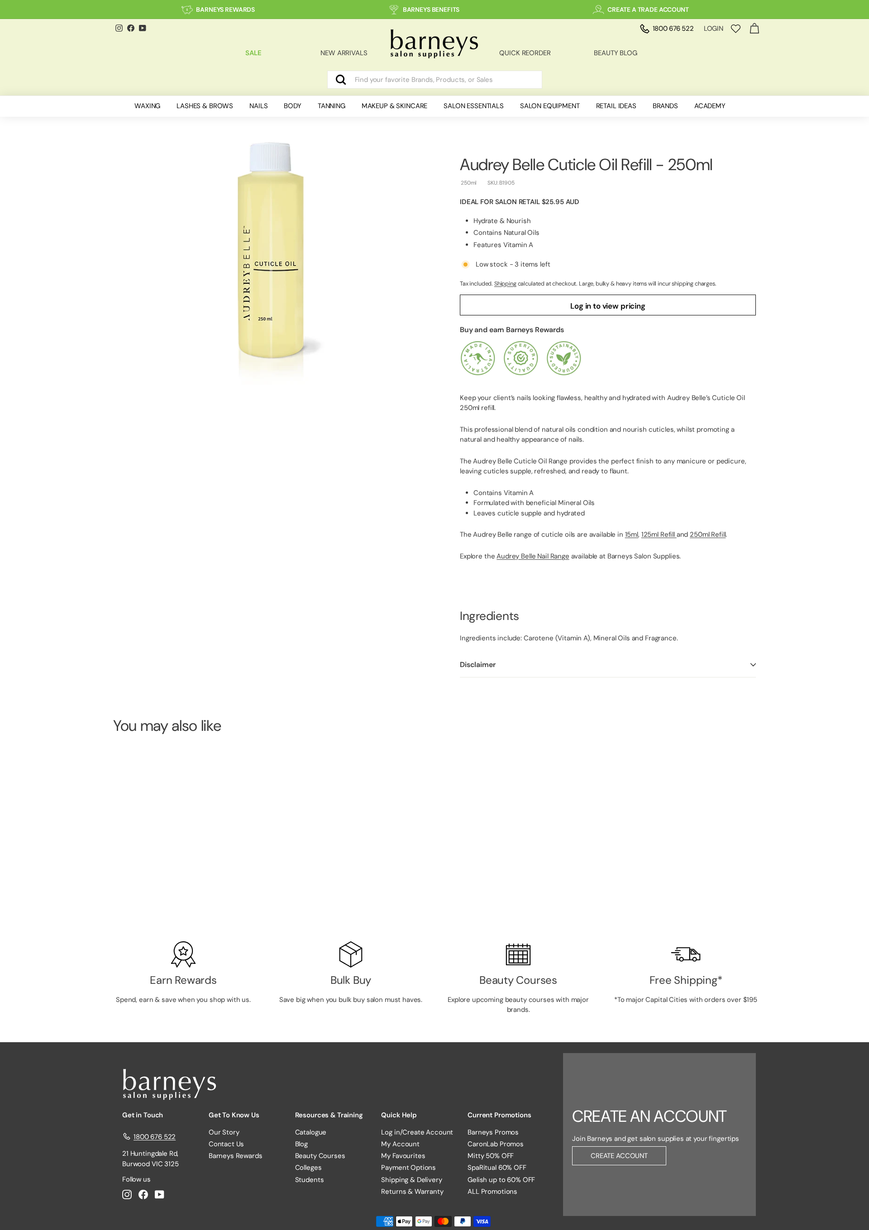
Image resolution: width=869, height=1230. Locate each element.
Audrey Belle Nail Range (533, 556)
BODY (292, 105)
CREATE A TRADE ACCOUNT (648, 9)
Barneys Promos (493, 1132)
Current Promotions (499, 1115)
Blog (301, 1144)
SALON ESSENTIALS (474, 105)
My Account (400, 1144)
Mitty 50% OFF (491, 1155)
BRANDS (665, 105)
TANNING (331, 105)
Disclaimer (477, 664)
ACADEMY (710, 105)
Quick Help (399, 1115)
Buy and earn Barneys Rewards (512, 329)
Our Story (224, 1132)
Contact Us (226, 1144)
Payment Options (408, 1167)
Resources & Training (329, 1115)
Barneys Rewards (236, 1155)
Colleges (308, 1167)
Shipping (505, 283)
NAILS (258, 105)
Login (713, 28)
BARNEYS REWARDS (225, 9)
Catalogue (311, 1132)
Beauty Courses (320, 1155)
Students (309, 1179)
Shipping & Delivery (411, 1179)
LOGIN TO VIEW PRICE (162, 898)
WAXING (147, 105)
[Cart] (754, 29)
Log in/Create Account (417, 1132)
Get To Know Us (234, 1115)
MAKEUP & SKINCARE (394, 105)
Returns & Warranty (412, 1191)
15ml (631, 534)
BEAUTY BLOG (615, 52)
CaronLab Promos (496, 1144)
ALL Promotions (492, 1191)
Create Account (619, 1155)
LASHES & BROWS (205, 105)
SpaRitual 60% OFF (497, 1167)
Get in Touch (142, 1115)
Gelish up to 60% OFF (501, 1179)
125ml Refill (659, 534)
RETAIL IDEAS (616, 105)
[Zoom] (271, 258)
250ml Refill (708, 534)
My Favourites (403, 1155)
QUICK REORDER (524, 52)
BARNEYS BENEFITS (431, 9)
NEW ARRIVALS (343, 52)
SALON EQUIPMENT (550, 105)
